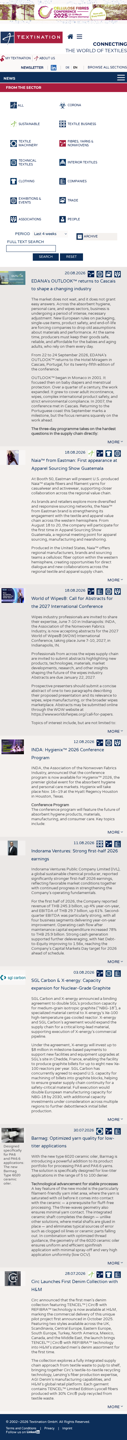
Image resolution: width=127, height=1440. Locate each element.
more (114, 442)
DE (67, 67)
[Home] (31, 38)
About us (47, 58)
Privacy (49, 1428)
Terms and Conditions (21, 1428)
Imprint (67, 1428)
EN (75, 67)
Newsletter (32, 68)
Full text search (25, 242)
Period (22, 234)
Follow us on (16, 1432)
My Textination (18, 58)
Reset (71, 257)
